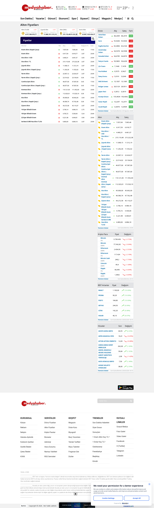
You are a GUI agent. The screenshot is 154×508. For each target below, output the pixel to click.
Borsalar (47, 437)
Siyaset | (84, 18)
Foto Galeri (121, 431)
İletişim (23, 432)
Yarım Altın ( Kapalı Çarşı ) (30, 78)
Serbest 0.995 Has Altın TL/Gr (31, 122)
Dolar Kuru (73, 427)
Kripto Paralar (49, 432)
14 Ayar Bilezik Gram (28, 110)
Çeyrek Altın (25, 66)
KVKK (22, 456)
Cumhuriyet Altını (28, 82)
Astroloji (47, 442)
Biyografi (72, 432)
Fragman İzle (74, 452)
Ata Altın (24, 98)
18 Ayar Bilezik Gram (28, 114)
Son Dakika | (26, 18)
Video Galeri (121, 436)
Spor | (75, 18)
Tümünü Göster (103, 111)
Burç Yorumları (74, 437)
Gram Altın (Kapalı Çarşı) (30, 50)
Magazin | (107, 18)
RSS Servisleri (49, 456)
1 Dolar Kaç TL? (99, 442)
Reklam (23, 427)
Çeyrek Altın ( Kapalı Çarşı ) (31, 70)
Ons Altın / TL (26, 62)
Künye (22, 423)
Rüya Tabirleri (74, 447)
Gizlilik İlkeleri (25, 447)
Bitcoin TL (105, 7)
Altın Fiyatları (49, 427)
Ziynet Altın (25, 106)
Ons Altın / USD (26, 58)
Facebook (120, 441)
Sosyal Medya (122, 427)
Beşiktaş (96, 456)
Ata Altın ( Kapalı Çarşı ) (29, 102)
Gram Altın (89, 7)
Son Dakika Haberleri (101, 423)
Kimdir (95, 461)
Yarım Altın (25, 74)
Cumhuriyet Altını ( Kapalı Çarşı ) (33, 86)
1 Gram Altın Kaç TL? (101, 437)
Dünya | (96, 18)
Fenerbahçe (97, 451)
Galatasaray (97, 447)
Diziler (71, 456)
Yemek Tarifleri (74, 442)
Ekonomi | (64, 18)
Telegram (120, 451)
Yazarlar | (41, 18)
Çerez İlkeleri (25, 452)
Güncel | (52, 18)
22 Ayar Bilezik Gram (28, 118)
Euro (72, 7)
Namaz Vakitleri (50, 452)
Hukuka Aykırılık (26, 437)
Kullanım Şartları (27, 442)
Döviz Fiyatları (50, 423)
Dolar (60, 7)
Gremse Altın (26, 90)
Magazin (72, 423)
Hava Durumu (49, 447)
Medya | (118, 18)
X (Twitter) (121, 446)
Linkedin (120, 456)
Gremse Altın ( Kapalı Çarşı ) (31, 94)
